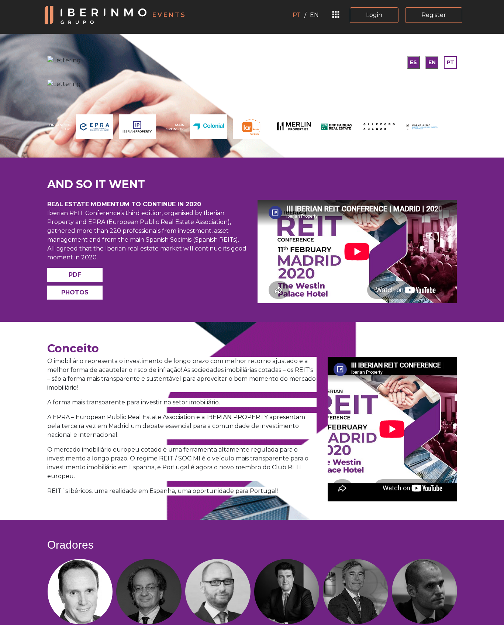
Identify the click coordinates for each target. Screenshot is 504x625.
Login (374, 14)
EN (314, 14)
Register (433, 14)
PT (297, 14)
